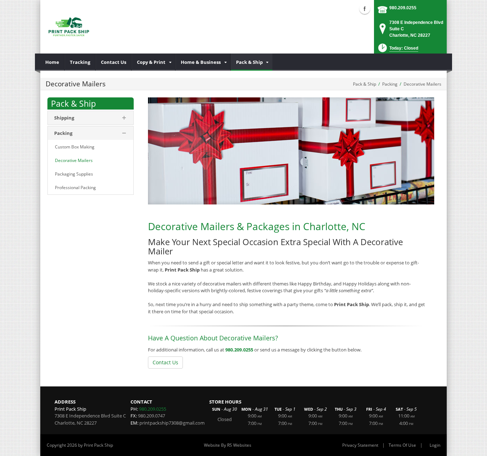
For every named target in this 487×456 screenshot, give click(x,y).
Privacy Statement (360, 445)
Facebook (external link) (364, 8)
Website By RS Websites (227, 445)
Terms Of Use (402, 445)
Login (435, 445)
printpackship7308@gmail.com (172, 423)
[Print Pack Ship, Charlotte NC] (69, 27)
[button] (397, 50)
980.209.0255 (402, 7)
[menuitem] (52, 62)
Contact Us (165, 362)
